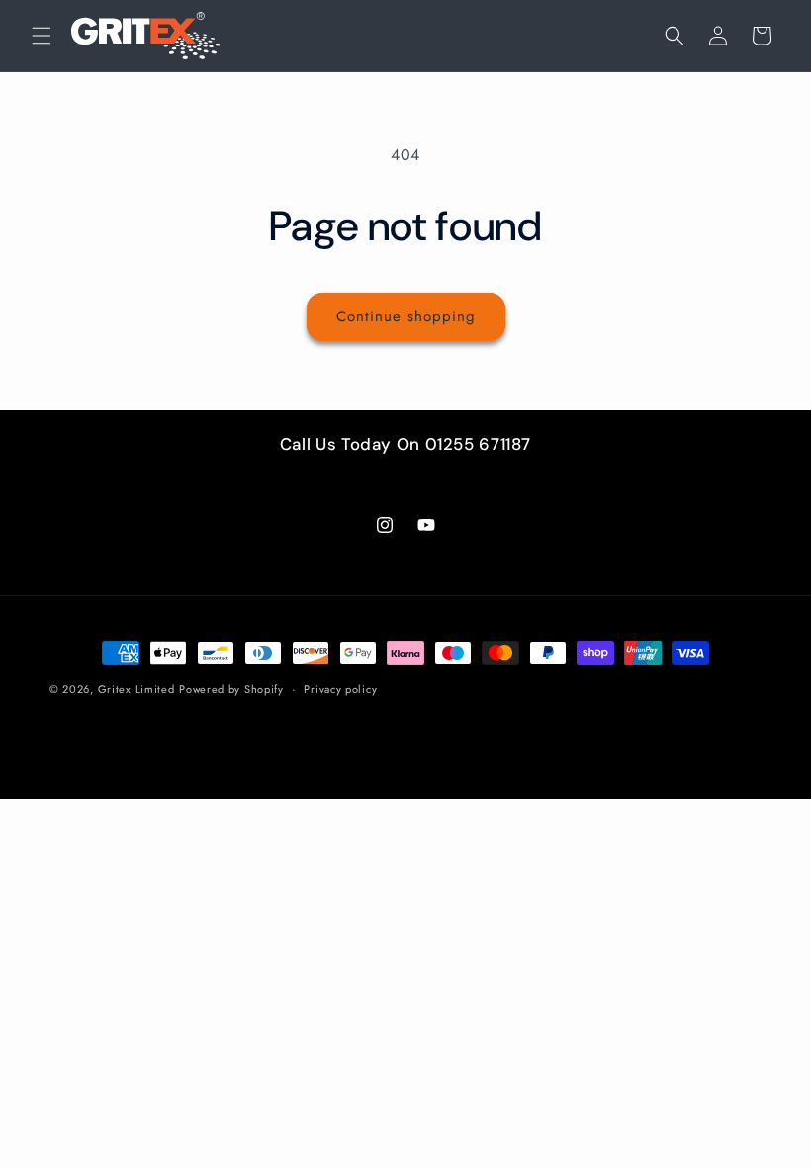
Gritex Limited (136, 689)
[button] (41, 35)
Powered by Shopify (231, 689)
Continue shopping (406, 316)
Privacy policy (340, 689)
